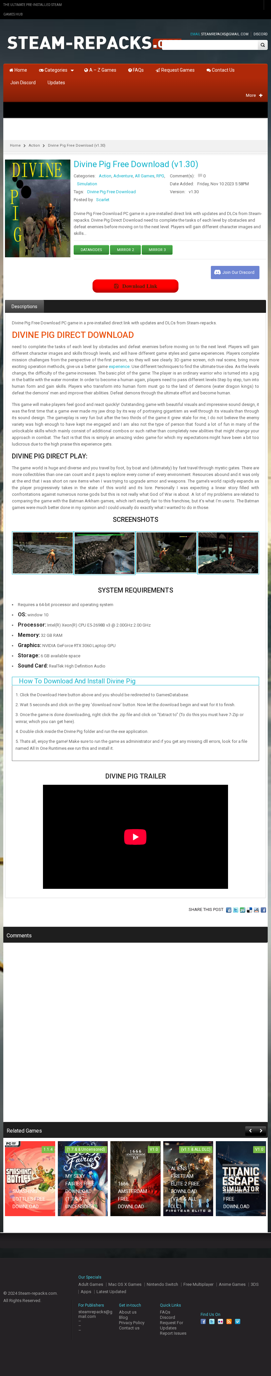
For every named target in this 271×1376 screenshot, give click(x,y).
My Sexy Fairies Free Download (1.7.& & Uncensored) (81, 1191)
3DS (255, 1284)
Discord (260, 34)
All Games (144, 175)
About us (127, 1312)
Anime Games (232, 1284)
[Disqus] (135, 1036)
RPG (160, 175)
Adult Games (90, 1284)
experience (119, 366)
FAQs (165, 1312)
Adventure (123, 175)
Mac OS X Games (124, 1284)
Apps (86, 1291)
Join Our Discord (238, 272)
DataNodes (91, 250)
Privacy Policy (131, 1322)
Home (15, 145)
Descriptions (24, 306)
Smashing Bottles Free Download (29, 1199)
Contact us (129, 1327)
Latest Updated (111, 1291)
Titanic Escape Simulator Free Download (236, 1191)
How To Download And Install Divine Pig (77, 681)
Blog (123, 1317)
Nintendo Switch (162, 1284)
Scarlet (102, 199)
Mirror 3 (157, 250)
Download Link (139, 286)
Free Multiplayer (198, 1284)
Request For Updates (171, 1325)
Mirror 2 (125, 250)
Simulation (87, 183)
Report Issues (173, 1333)
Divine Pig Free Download (111, 191)
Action (34, 145)
